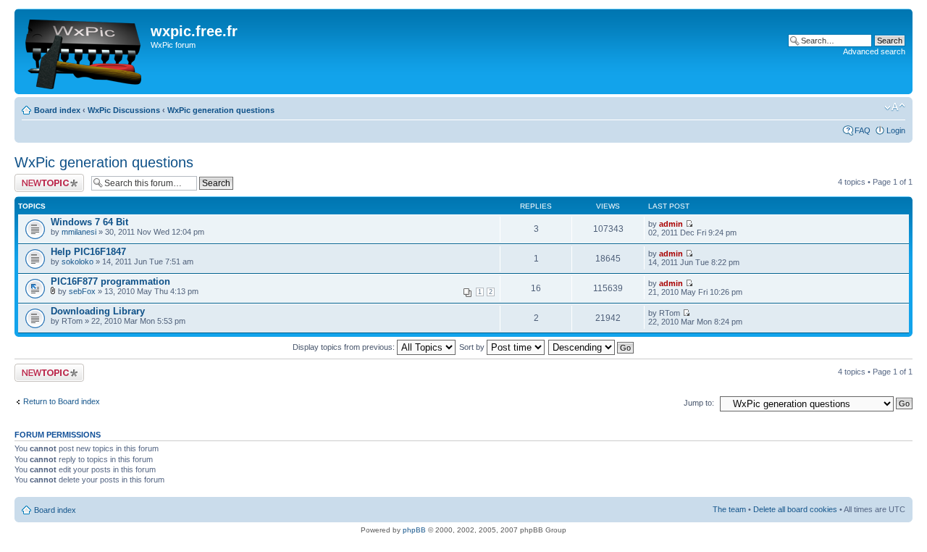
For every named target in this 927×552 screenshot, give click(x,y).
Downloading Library (98, 311)
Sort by (473, 347)
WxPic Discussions (124, 110)
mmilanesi (79, 231)
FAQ (863, 130)
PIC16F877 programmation (110, 281)
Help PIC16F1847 (88, 251)
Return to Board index (61, 401)
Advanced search (874, 51)
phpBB (414, 530)
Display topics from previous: (345, 347)
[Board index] (84, 51)
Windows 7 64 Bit (89, 222)
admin (671, 223)
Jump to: (699, 402)
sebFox (82, 291)
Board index (57, 110)
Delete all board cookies (795, 509)
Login (895, 130)
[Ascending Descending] (591, 347)
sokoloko (77, 261)
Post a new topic (43, 178)
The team (729, 509)
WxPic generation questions (220, 110)
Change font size (894, 107)
